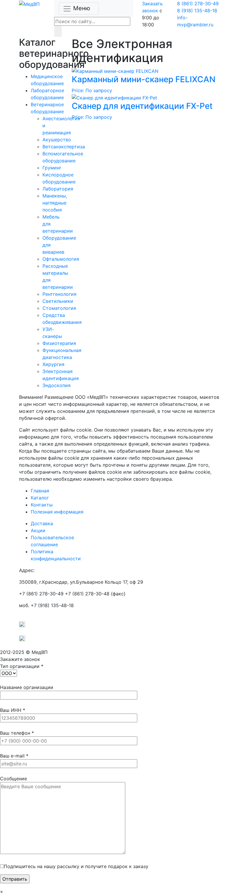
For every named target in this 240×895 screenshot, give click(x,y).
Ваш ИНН (12, 710)
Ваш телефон (17, 733)
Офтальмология (60, 259)
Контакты (42, 505)
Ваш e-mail (14, 756)
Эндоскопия (56, 385)
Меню (81, 8)
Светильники (57, 301)
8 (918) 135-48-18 (197, 10)
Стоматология (59, 308)
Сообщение (13, 778)
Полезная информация (57, 512)
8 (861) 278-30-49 (198, 3)
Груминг (51, 168)
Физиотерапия (59, 343)
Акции (38, 530)
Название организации (26, 687)
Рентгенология (59, 294)
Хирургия (53, 364)
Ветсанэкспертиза (63, 147)
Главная (40, 491)
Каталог (40, 498)
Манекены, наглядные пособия (54, 203)
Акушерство (56, 139)
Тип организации (21, 666)
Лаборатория (57, 189)
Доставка (42, 523)
